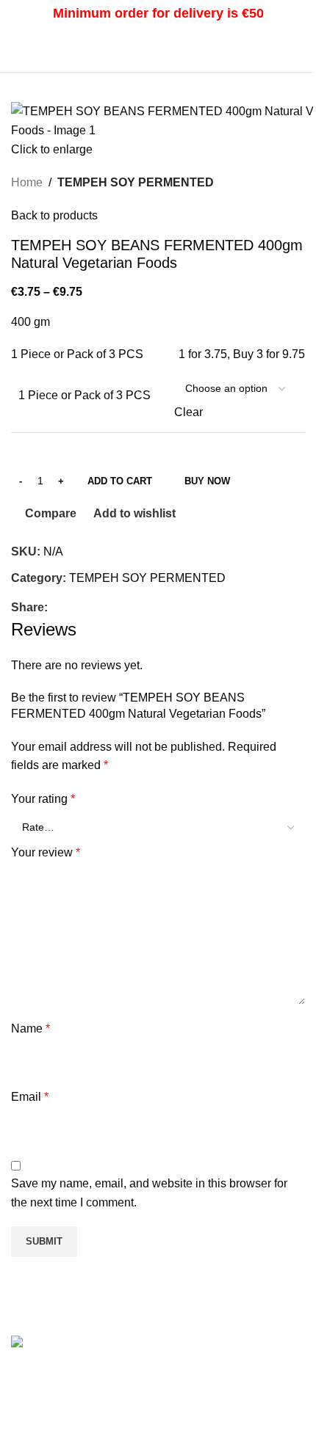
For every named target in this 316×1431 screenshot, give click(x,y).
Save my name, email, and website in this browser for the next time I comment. (149, 1193)
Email (30, 1096)
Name (30, 1028)
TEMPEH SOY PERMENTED (135, 182)
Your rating (43, 799)
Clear (188, 412)
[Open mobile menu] (17, 50)
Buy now (207, 481)
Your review (45, 852)
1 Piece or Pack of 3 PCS (84, 395)
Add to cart (119, 481)
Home (27, 182)
